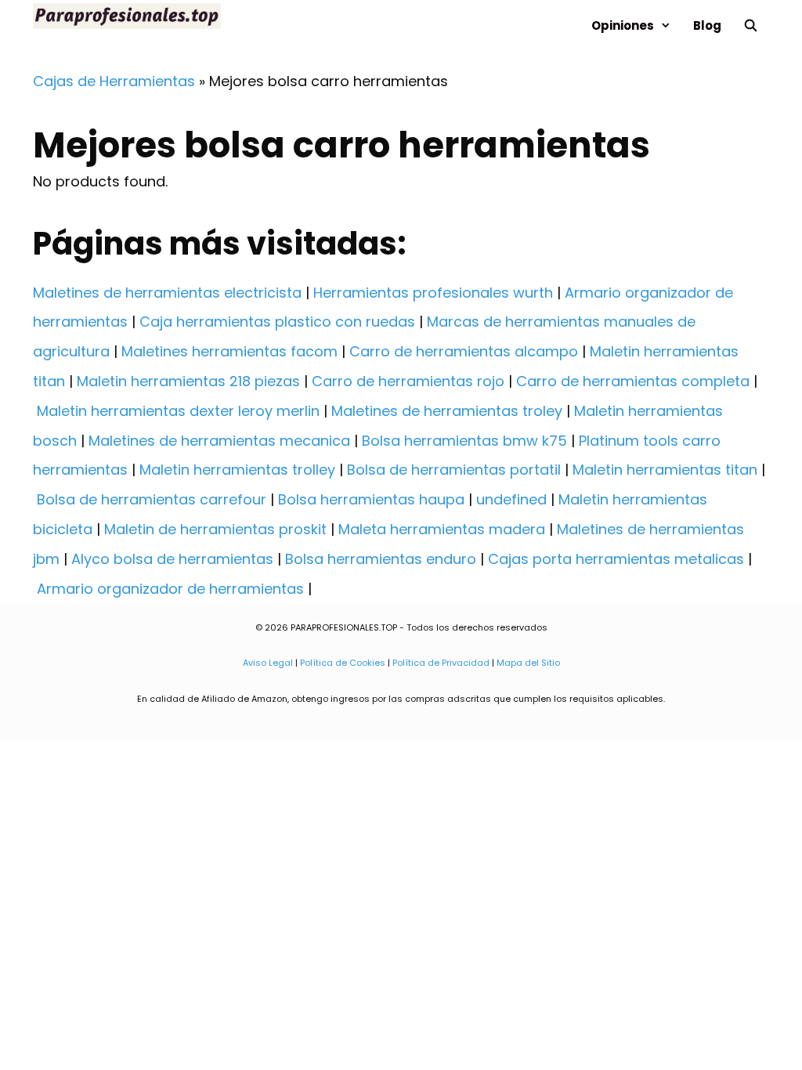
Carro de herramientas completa (633, 381)
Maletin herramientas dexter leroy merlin (178, 411)
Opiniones (622, 25)
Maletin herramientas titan (665, 469)
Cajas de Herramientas (114, 81)
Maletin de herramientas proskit (215, 529)
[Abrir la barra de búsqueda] (750, 25)
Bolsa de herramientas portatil (454, 469)
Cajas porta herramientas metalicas (616, 559)
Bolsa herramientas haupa (371, 499)
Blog (707, 25)
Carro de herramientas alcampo (463, 351)
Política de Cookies (342, 662)
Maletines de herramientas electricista (167, 292)
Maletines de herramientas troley (446, 411)
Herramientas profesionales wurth (433, 292)
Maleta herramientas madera (441, 529)
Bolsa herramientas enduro (380, 559)
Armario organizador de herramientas (170, 588)
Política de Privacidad (441, 662)
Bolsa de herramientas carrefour (151, 499)
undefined (511, 499)
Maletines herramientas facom (229, 351)
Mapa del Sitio (528, 662)
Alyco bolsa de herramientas (172, 559)
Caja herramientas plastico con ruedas (277, 321)
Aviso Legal (268, 662)
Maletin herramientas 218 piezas (188, 381)
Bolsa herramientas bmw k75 (464, 440)
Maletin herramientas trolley (237, 469)
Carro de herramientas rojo (408, 381)
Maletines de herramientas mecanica (219, 440)
